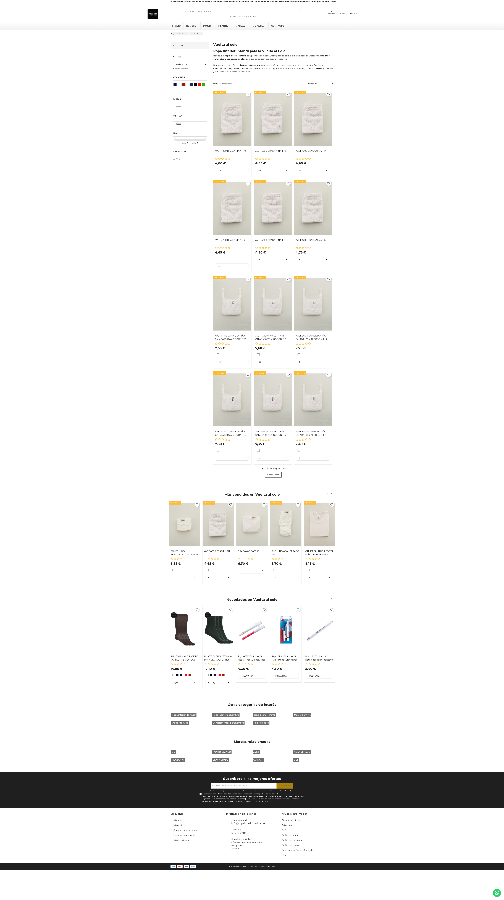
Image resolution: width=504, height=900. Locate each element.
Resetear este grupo (181, 68)
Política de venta (290, 835)
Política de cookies (291, 845)
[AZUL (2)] (179, 84)
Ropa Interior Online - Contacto (297, 850)
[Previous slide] (327, 494)
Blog (284, 855)
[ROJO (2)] (199, 84)
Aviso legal (287, 825)
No (178, 158)
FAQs (284, 830)
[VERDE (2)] (203, 84)
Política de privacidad (292, 840)
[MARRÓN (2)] (187, 84)
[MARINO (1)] (175, 84)
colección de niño (244, 68)
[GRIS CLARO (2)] (195, 84)
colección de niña (222, 68)
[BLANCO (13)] (175, 89)
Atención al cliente (291, 820)
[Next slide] (331, 494)
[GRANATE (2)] (183, 84)
